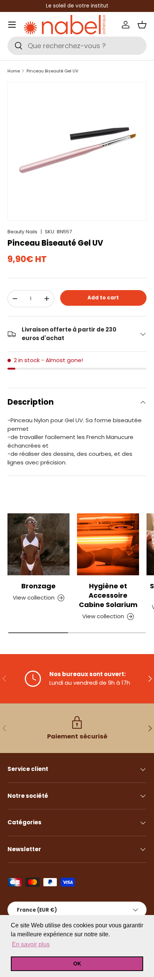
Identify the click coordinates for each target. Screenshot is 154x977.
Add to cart (103, 297)
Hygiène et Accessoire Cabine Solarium (108, 595)
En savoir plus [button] (31, 944)
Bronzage (38, 586)
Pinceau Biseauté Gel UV (52, 71)
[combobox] (77, 46)
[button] (142, 24)
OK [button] (77, 964)
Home (13, 71)
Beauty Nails (22, 231)
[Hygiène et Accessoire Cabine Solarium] (108, 544)
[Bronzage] (38, 544)
